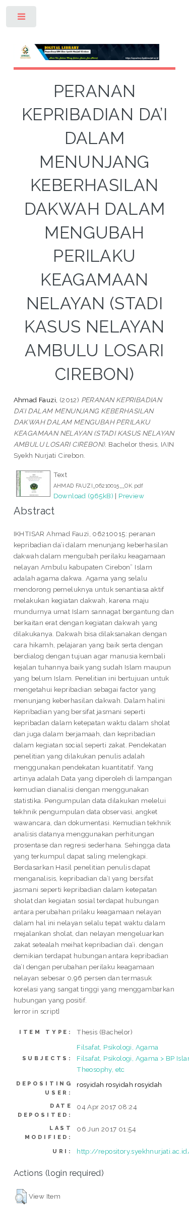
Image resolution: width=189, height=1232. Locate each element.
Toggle (22, 19)
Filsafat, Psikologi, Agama (117, 1047)
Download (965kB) (83, 496)
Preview (131, 496)
